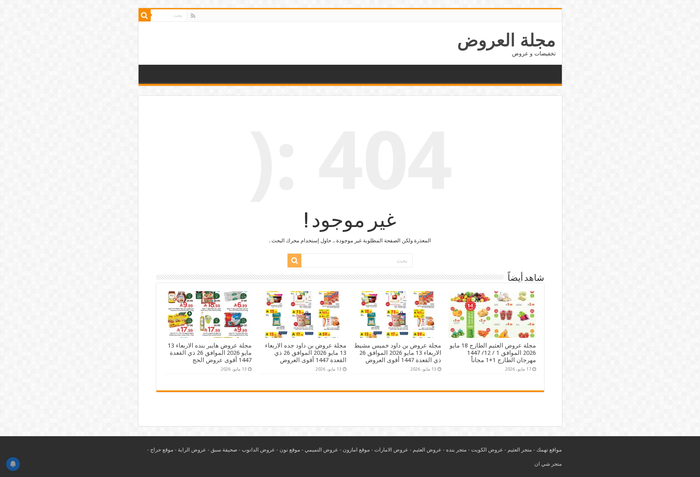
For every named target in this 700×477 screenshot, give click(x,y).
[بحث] (145, 15)
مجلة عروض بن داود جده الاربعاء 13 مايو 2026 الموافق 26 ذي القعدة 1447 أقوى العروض (305, 353)
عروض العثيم (427, 450)
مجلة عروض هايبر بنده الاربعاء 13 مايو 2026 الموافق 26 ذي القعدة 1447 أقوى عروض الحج (210, 353)
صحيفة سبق (224, 450)
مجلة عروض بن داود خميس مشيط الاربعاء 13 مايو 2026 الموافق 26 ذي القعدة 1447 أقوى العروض (397, 353)
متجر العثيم (520, 450)
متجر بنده (456, 450)
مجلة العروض (506, 40)
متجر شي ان (548, 464)
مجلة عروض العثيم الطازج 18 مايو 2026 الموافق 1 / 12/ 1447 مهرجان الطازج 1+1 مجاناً (493, 353)
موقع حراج (161, 450)
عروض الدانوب (258, 450)
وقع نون (288, 450)
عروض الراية (192, 450)
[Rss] (193, 16)
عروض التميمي (321, 450)
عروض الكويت (487, 450)
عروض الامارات (391, 450)
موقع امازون (356, 450)
